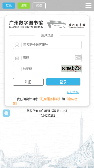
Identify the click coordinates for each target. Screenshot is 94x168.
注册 (24, 5)
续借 (39, 6)
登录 (9, 5)
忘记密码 (73, 92)
